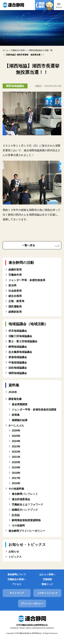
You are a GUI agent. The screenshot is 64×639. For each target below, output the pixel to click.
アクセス (16, 584)
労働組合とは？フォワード (27, 504)
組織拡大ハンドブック (25, 509)
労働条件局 (15, 274)
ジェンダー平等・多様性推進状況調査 (34, 409)
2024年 (16, 441)
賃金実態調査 (20, 404)
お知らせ (14, 551)
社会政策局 (15, 290)
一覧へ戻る (28, 245)
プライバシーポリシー (32, 603)
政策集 (16, 414)
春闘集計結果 (20, 420)
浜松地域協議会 (18, 367)
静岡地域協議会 (18, 346)
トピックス (15, 556)
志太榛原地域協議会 (20, 352)
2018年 (16, 472)
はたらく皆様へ (47, 574)
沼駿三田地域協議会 (20, 336)
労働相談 (47, 579)
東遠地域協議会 (18, 357)
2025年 (16, 436)
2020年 (16, 462)
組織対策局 (15, 269)
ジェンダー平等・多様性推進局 (27, 280)
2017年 (16, 478)
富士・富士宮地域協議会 (23, 341)
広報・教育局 (16, 301)
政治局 (12, 285)
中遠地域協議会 (18, 362)
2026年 (16, 430)
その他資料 (18, 525)
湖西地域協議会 (18, 373)
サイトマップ (17, 593)
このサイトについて (47, 593)
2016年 (16, 483)
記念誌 (16, 515)
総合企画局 (15, 296)
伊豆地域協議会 (18, 330)
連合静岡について (17, 574)
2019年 (16, 467)
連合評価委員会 (21, 499)
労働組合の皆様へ (17, 579)
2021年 (16, 457)
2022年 (16, 451)
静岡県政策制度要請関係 (26, 520)
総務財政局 (15, 311)
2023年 (16, 446)
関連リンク (47, 584)
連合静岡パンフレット (25, 493)
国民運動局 (15, 306)
